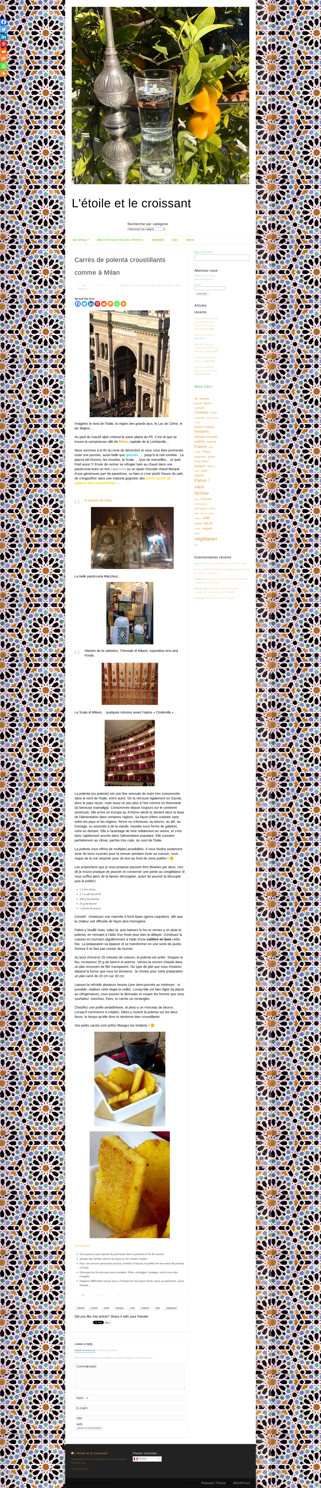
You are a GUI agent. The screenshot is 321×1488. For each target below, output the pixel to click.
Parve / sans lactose (201, 487)
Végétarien (82, 289)
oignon (199, 475)
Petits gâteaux (200, 509)
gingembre (200, 456)
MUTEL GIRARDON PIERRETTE (210, 569)
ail (195, 398)
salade (211, 513)
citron (213, 412)
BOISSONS (158, 240)
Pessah (206, 499)
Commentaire (82, 1367)
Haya (83, 285)
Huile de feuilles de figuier (220, 598)
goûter (211, 456)
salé (157, 1308)
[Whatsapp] (117, 304)
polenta (145, 1308)
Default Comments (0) (85, 1350)
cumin (197, 422)
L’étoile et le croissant (91, 1453)
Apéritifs (125, 285)
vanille (197, 529)
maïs (132, 1308)
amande (204, 398)
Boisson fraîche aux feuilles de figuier (226, 563)
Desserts (201, 431)
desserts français (205, 436)
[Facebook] (78, 304)
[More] (123, 304)
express (211, 441)
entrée (94, 1308)
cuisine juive (212, 418)
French (142, 1458)
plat (196, 513)
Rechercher (203, 252)
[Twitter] (84, 304)
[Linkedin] (91, 304)
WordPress (241, 1483)
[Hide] (1, 80)
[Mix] (110, 304)
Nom (82, 1398)
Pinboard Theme (213, 1483)
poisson (203, 513)
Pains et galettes (165, 285)
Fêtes (206, 451)
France (200, 446)
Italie (106, 1308)
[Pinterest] (97, 304)
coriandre (199, 417)
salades (197, 518)
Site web (79, 1421)
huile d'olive (201, 461)
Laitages (152, 285)
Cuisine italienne (138, 285)
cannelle (199, 408)
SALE (175, 240)
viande (197, 534)
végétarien (171, 1308)
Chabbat (201, 412)
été (196, 545)
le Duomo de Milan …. (101, 500)
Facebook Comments (107, 1350)
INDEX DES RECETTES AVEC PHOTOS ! (120, 240)
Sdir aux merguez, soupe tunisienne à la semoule (206, 348)
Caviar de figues (203, 335)
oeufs (204, 470)
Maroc (210, 466)
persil (196, 499)
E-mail (82, 1408)
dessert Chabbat (204, 427)
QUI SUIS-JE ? (81, 240)
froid (211, 447)
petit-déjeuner (200, 504)
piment (212, 509)
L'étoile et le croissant (131, 203)
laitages (119, 1308)
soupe (198, 523)
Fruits (197, 452)
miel (196, 470)
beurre (207, 403)
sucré (208, 523)
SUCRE (190, 240)
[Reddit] (104, 304)
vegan (207, 528)
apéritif (80, 1308)
